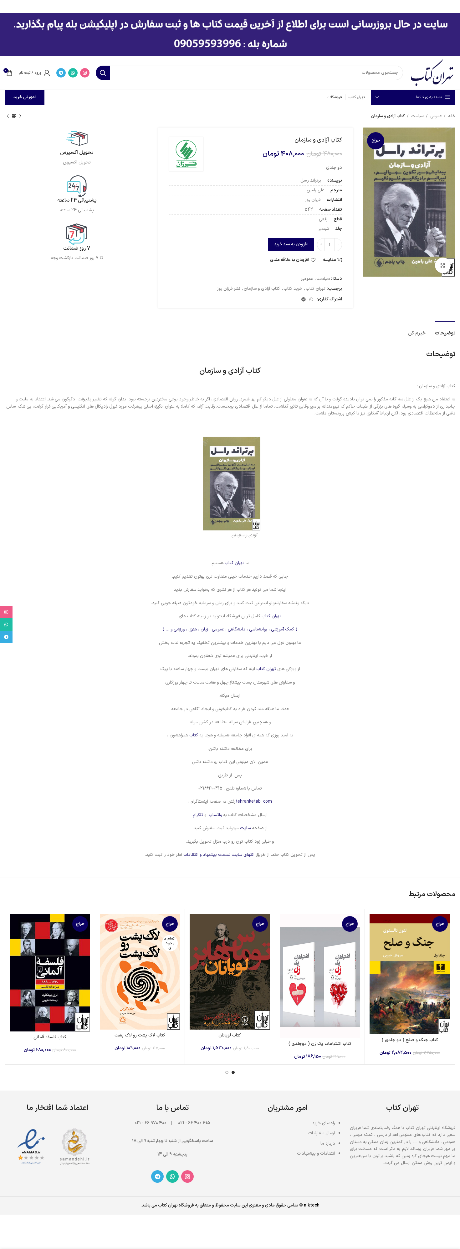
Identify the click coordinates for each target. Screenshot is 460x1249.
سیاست (417, 116)
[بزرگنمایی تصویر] (443, 265)
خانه (451, 116)
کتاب (193, 735)
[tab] (445, 330)
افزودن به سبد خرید (291, 244)
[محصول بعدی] (8, 116)
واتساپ (215, 815)
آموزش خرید (24, 97)
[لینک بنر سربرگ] (239, 6)
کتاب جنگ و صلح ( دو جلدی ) (410, 1040)
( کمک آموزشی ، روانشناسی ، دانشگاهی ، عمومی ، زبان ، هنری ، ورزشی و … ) (230, 629)
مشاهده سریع (374, 938)
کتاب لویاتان (229, 1035)
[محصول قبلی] (20, 116)
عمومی (435, 116)
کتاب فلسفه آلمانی (49, 1037)
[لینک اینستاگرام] (84, 73)
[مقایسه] (374, 924)
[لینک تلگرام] (61, 73)
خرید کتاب (293, 288)
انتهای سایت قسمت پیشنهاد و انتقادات (219, 854)
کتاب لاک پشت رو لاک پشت (140, 1035)
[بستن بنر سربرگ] (8, 6)
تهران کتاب (315, 288)
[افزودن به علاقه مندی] (374, 952)
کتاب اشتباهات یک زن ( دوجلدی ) (320, 1044)
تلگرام (198, 815)
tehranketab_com (254, 801)
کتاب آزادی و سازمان (262, 288)
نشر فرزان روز (228, 288)
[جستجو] (103, 73)
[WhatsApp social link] (73, 73)
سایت (245, 828)
